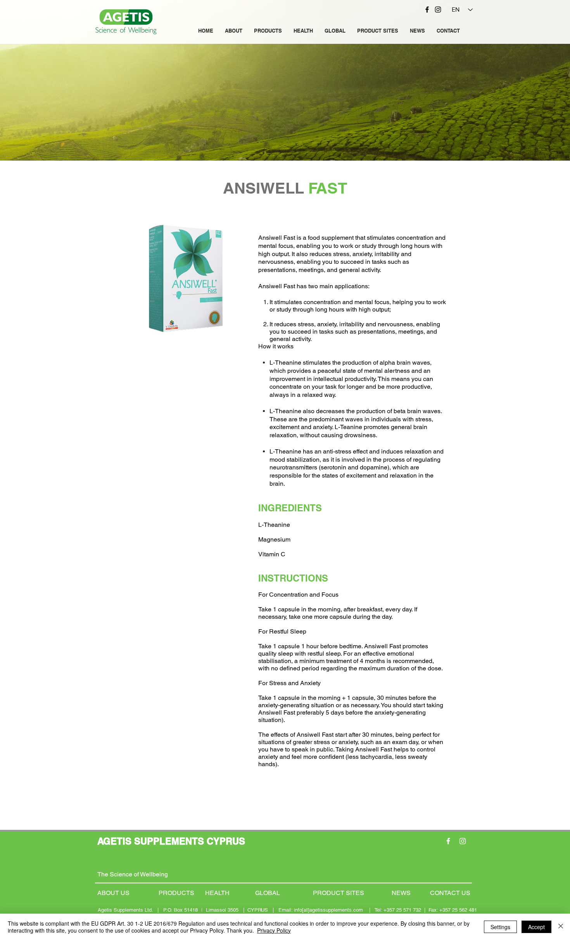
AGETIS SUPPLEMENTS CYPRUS (171, 841)
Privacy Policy (274, 930)
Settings (500, 927)
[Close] (560, 927)
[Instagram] (438, 9)
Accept (536, 927)
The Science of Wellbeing (132, 874)
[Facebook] (427, 9)
